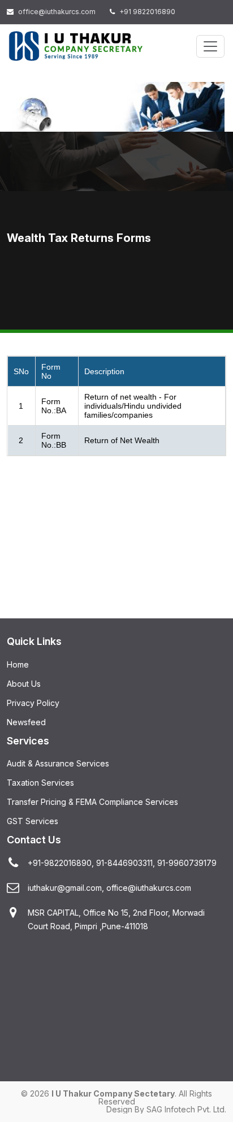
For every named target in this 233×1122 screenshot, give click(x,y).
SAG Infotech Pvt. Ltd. (186, 1109)
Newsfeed (26, 722)
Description (104, 371)
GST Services (32, 821)
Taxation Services (40, 782)
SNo (21, 371)
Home (18, 664)
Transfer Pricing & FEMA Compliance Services (92, 802)
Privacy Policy (33, 703)
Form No (51, 371)
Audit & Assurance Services (58, 763)
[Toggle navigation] (210, 46)
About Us (24, 683)
